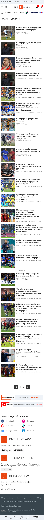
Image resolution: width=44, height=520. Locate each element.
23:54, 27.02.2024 (22, 65)
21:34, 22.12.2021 (21, 372)
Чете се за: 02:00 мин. (24, 155)
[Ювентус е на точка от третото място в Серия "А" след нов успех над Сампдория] (8, 310)
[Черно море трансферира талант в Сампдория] (8, 33)
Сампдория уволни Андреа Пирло (28, 44)
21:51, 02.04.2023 (22, 154)
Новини (8, 12)
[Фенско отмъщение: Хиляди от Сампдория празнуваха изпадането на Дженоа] (8, 295)
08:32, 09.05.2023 (22, 123)
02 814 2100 (8, 485)
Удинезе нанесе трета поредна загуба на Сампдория (27, 197)
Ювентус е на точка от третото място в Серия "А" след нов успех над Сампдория (28, 307)
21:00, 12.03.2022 (22, 313)
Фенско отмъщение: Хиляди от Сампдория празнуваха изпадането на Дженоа (28, 292)
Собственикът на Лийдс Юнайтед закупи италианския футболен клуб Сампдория (28, 106)
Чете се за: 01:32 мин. (34, 298)
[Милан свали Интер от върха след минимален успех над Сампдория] (8, 325)
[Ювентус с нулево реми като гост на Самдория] (8, 280)
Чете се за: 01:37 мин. (23, 125)
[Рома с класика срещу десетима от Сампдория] (8, 155)
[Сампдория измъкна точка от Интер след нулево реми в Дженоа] (8, 185)
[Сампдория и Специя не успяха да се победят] (8, 140)
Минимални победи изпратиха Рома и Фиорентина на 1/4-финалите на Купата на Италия (27, 214)
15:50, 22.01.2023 (22, 202)
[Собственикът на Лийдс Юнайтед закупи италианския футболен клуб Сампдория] (8, 109)
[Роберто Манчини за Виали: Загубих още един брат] (8, 246)
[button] (36, 517)
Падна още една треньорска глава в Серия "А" (28, 352)
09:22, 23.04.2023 (22, 139)
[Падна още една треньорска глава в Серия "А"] (8, 356)
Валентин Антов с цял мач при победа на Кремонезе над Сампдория (29, 60)
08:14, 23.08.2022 (22, 278)
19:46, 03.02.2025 (22, 32)
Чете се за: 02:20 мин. (35, 78)
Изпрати (7, 469)
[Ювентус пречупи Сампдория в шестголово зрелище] (8, 170)
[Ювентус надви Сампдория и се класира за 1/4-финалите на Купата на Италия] (8, 340)
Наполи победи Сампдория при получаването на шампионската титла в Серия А (28, 91)
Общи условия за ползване (11, 498)
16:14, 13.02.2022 (21, 326)
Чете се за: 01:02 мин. (24, 140)
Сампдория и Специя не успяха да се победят (27, 135)
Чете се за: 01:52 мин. (35, 221)
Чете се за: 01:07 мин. (35, 202)
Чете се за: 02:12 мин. (35, 234)
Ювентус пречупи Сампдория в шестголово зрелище (28, 166)
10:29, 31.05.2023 (22, 113)
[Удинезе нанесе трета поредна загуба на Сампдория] (8, 201)
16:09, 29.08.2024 (22, 47)
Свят (15, 12)
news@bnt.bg (9, 489)
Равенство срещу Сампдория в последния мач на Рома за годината (29, 367)
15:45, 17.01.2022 (21, 357)
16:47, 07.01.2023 (22, 245)
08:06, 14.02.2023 (22, 186)
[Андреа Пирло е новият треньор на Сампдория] (8, 79)
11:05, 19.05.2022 (21, 298)
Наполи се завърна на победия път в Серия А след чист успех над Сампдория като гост (29, 228)
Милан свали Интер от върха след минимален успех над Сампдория (27, 321)
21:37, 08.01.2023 (22, 234)
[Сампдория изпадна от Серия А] (8, 125)
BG (41, 2)
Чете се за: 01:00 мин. (35, 326)
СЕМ (38, 498)
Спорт (21, 12)
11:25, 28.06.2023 (22, 78)
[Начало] (2, 12)
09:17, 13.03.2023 (22, 171)
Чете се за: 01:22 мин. (35, 260)
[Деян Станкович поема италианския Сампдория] (8, 261)
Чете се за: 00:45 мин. (24, 66)
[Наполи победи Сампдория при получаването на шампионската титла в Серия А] (8, 94)
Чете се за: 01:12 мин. (35, 186)
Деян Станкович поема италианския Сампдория (27, 256)
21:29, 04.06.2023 (22, 97)
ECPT (3, 501)
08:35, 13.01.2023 (22, 221)
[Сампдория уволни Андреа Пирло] (8, 49)
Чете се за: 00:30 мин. (24, 34)
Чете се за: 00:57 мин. (24, 49)
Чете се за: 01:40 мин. (35, 344)
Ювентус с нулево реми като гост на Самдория (27, 275)
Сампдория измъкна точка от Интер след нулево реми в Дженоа (29, 181)
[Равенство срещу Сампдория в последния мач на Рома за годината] (8, 371)
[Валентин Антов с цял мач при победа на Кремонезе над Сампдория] (8, 64)
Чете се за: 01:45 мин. (35, 97)
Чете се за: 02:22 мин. (24, 280)
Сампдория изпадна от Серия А (27, 120)
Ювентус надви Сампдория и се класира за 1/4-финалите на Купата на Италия (29, 337)
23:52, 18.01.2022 (22, 344)
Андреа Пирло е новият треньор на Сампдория (27, 74)
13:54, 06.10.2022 (22, 260)
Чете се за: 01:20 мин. (34, 372)
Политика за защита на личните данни (21, 501)
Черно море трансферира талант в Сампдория (28, 28)
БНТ (2, 2)
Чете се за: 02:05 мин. (35, 113)
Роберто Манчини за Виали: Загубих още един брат (29, 241)
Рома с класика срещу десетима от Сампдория (28, 150)
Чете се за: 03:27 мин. (35, 245)
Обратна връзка (28, 498)
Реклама (22, 270)
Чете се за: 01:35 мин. (35, 313)
